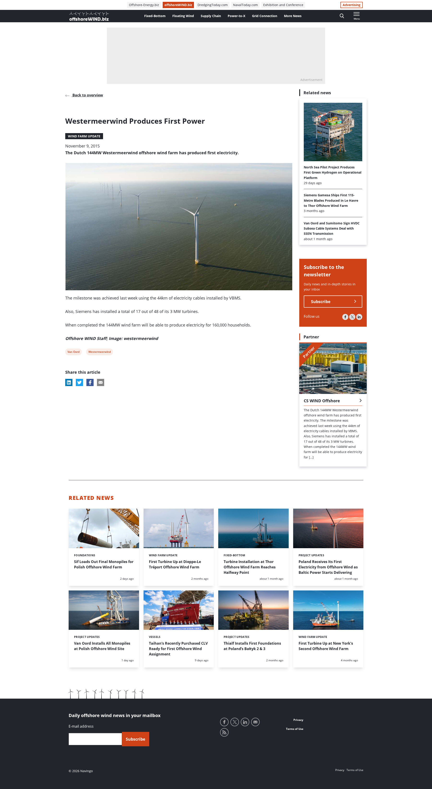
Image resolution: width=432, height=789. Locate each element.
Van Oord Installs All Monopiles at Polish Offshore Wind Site (102, 646)
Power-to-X (236, 16)
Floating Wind (183, 16)
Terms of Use (294, 729)
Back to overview (87, 95)
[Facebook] (345, 317)
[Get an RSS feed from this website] (224, 732)
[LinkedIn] (359, 317)
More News (293, 16)
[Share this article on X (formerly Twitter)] (79, 382)
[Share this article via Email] (100, 382)
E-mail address (81, 726)
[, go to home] (89, 16)
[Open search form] (342, 16)
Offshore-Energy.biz (144, 5)
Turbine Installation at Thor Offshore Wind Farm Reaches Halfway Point (250, 567)
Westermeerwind (99, 352)
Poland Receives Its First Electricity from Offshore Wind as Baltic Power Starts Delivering (328, 567)
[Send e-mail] (255, 722)
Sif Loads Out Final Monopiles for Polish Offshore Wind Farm (103, 564)
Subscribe (321, 301)
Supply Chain (211, 16)
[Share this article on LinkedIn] (68, 382)
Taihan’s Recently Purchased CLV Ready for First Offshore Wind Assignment (178, 649)
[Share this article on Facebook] (90, 382)
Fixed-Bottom (155, 16)
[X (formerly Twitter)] (352, 317)
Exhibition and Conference (283, 5)
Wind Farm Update (84, 136)
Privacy (298, 720)
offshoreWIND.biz (178, 5)
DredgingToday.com (213, 5)
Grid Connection (264, 16)
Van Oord (73, 352)
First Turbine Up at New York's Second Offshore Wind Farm (326, 646)
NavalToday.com (245, 5)
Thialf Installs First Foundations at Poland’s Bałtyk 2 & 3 (252, 646)
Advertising (351, 5)
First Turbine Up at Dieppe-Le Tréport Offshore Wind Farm (175, 564)
